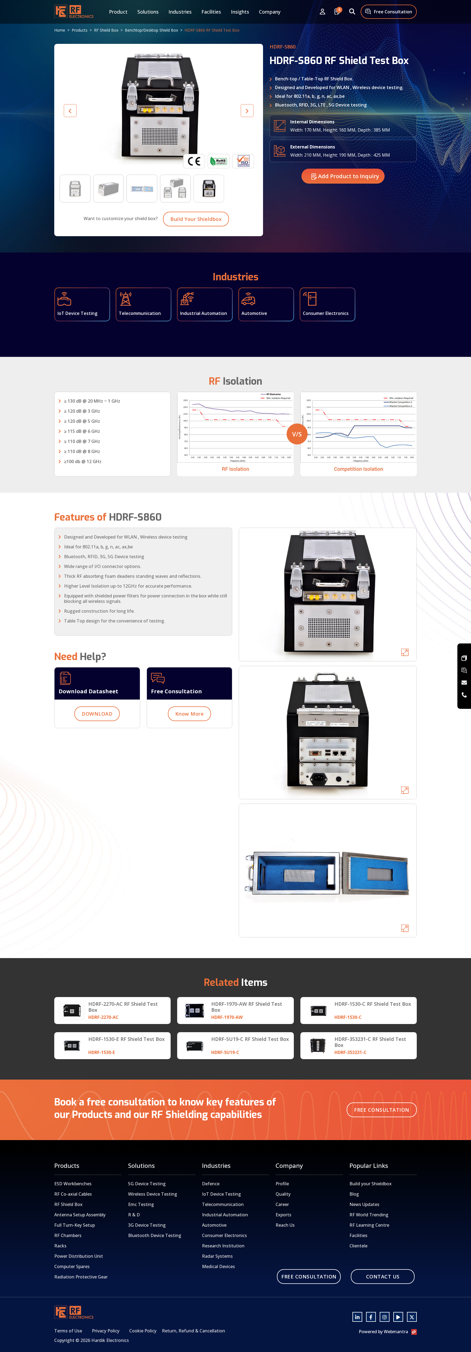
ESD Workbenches (73, 1184)
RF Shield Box (106, 30)
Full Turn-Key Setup (74, 1225)
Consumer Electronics (224, 1235)
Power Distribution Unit (78, 1256)
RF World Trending (368, 1215)
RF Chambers (67, 1235)
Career (282, 1204)
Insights (240, 11)
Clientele (358, 1246)
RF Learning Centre (369, 1225)
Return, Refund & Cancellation (193, 1331)
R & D (134, 1215)
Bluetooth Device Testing (154, 1235)
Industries (180, 11)
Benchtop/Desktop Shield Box (151, 30)
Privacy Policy (105, 1331)
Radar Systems (217, 1256)
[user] (322, 12)
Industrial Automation (225, 1215)
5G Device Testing (147, 1184)
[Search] (352, 12)
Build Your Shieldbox (196, 219)
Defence (210, 1184)
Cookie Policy (142, 1331)
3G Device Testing (147, 1225)
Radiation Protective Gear (81, 1277)
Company (269, 11)
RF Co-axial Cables (73, 1194)
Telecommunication (223, 1204)
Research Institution (223, 1246)
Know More (189, 713)
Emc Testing (141, 1204)
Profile (282, 1184)
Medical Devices (218, 1266)
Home (59, 30)
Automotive (214, 1225)
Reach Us (285, 1225)
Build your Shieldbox (370, 1184)
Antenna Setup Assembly (79, 1215)
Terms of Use (68, 1331)
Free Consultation (392, 12)
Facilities (211, 11)
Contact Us (383, 1276)
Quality (283, 1194)
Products (79, 30)
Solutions (148, 11)
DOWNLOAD (97, 713)
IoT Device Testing (221, 1194)
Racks (60, 1246)
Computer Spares (72, 1266)
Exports (283, 1215)
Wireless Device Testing (152, 1194)
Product (118, 11)
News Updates (364, 1204)
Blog (354, 1194)
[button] (247, 110)
